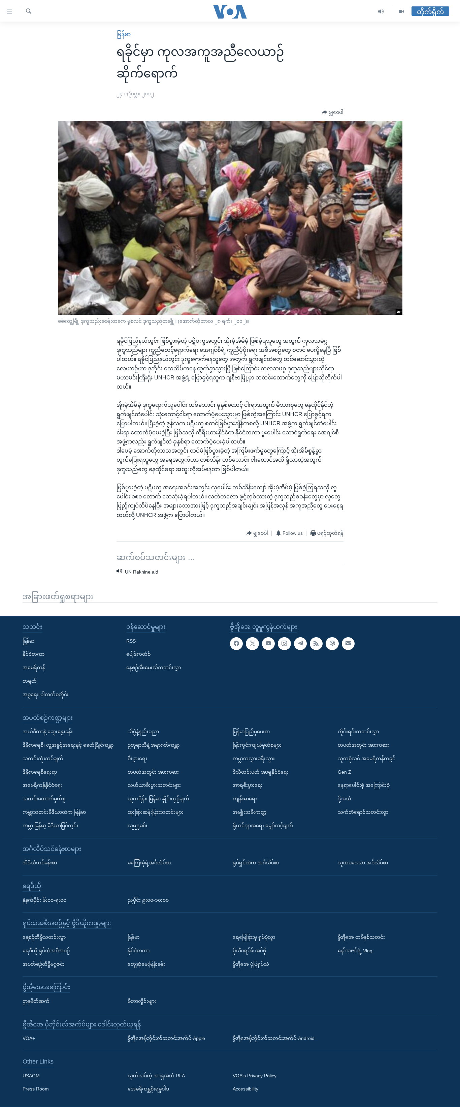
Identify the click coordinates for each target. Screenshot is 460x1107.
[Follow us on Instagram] (284, 643)
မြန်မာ (124, 34)
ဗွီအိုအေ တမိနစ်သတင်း (361, 937)
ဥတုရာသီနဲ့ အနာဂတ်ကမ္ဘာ (153, 745)
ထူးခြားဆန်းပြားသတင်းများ (156, 812)
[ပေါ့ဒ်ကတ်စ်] (332, 643)
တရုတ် (30, 681)
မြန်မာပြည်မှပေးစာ (251, 732)
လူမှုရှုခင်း (137, 825)
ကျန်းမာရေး (245, 799)
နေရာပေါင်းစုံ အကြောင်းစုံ (364, 785)
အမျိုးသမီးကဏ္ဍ (250, 812)
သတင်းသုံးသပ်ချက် (43, 758)
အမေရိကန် (34, 668)
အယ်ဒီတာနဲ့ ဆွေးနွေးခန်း (48, 732)
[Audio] (381, 11)
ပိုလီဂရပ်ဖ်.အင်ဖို (249, 950)
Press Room (36, 1089)
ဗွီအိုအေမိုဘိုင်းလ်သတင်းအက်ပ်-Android (274, 1038)
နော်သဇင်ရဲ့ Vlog (355, 950)
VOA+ (29, 1038)
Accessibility (245, 1089)
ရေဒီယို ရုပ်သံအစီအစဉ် (46, 950)
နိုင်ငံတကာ (33, 654)
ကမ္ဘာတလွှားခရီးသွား (254, 758)
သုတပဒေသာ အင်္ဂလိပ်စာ (363, 863)
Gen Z (344, 772)
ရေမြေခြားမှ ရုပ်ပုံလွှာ (254, 937)
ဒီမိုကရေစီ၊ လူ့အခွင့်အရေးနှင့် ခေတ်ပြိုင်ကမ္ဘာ (68, 745)
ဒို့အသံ (344, 799)
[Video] (401, 11)
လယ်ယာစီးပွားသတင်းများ (154, 785)
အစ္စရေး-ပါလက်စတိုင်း (46, 694)
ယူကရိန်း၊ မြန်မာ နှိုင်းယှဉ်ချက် (158, 799)
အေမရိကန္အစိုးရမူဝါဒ (148, 1089)
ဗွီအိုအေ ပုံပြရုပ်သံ (251, 964)
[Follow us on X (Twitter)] (252, 643)
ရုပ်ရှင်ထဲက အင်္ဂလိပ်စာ (256, 863)
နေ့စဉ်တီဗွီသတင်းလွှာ (44, 937)
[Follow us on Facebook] (236, 643)
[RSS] (316, 643)
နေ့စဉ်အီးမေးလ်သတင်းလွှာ (153, 668)
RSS (131, 641)
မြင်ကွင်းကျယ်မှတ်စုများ (257, 745)
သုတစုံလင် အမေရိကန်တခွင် (366, 758)
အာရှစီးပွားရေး (248, 785)
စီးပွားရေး (137, 758)
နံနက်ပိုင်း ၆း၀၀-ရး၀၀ (44, 900)
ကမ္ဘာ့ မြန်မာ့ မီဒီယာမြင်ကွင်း (50, 825)
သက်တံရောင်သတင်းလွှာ (363, 812)
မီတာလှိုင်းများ (142, 1001)
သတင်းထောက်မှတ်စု (44, 799)
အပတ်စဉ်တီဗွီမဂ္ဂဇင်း (44, 964)
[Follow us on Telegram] (300, 643)
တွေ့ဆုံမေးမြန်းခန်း (146, 964)
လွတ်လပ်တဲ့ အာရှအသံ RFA (156, 1075)
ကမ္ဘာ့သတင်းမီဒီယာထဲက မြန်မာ (54, 812)
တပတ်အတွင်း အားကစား (153, 772)
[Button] (332, 112)
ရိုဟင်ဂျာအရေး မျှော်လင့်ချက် (263, 825)
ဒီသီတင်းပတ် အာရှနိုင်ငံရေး (261, 772)
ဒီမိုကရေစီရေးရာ (40, 772)
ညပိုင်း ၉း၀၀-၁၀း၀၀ (148, 900)
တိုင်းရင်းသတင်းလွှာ (358, 732)
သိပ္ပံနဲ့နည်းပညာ (143, 732)
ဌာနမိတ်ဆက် (36, 1001)
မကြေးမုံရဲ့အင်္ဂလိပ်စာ (149, 863)
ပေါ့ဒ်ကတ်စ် (138, 654)
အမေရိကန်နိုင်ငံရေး (42, 785)
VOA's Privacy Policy (254, 1075)
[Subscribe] (348, 643)
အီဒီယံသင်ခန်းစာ (40, 863)
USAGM (31, 1075)
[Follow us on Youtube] (268, 643)
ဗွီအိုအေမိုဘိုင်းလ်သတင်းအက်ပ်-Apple (166, 1038)
